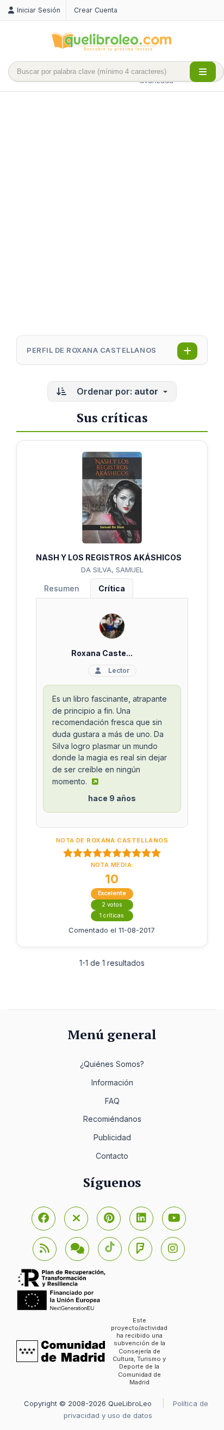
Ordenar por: (116, 391)
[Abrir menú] (203, 71)
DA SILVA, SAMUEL (112, 569)
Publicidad (112, 1137)
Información (112, 1082)
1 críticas (111, 915)
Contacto (112, 1155)
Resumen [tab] (61, 588)
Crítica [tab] (111, 588)
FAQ (112, 1101)
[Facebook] (43, 1219)
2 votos (112, 904)
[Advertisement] (112, 215)
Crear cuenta (95, 10)
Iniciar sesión (38, 10)
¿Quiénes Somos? (112, 1064)
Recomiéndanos (112, 1118)
